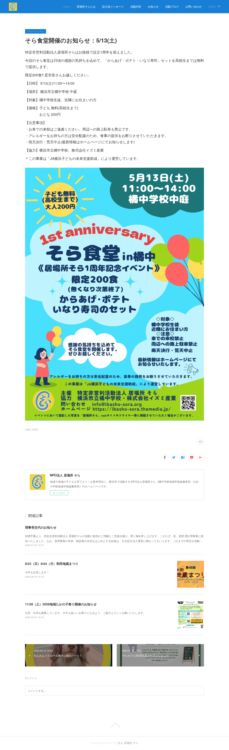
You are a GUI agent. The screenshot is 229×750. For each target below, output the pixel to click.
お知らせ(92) (31, 429)
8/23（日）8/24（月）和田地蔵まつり (51, 563)
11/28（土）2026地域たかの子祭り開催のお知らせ (61, 604)
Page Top (114, 725)
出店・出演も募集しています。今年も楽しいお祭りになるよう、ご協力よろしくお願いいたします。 (85, 613)
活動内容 (135, 6)
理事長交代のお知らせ (40, 527)
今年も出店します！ (37, 572)
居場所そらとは (86, 6)
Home (66, 6)
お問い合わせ (193, 6)
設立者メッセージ (113, 6)
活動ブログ (172, 6)
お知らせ (153, 6)
